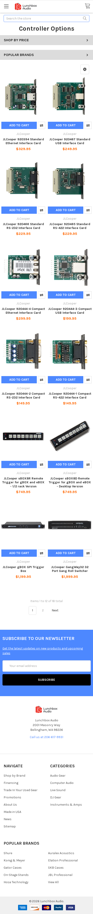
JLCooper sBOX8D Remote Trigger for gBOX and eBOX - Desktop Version (70, 482)
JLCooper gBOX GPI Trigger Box (23, 569)
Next (55, 610)
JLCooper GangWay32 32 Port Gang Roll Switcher (69, 569)
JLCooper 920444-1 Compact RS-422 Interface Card (70, 396)
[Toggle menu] (6, 6)
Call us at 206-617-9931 (46, 737)
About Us (10, 805)
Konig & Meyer (14, 860)
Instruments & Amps (66, 805)
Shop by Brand (14, 776)
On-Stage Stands (16, 875)
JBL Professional (60, 875)
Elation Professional (63, 860)
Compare (41, 125)
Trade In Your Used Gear (20, 790)
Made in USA (12, 812)
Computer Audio (62, 783)
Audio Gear (57, 776)
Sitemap (10, 826)
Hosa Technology (16, 882)
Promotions (12, 797)
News (8, 819)
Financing (11, 783)
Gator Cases (13, 868)
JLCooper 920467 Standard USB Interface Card (69, 141)
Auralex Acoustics (61, 853)
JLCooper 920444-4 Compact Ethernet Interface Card (23, 311)
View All (53, 882)
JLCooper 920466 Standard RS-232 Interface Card (23, 226)
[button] (84, 69)
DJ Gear (55, 797)
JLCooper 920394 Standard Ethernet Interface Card (23, 141)
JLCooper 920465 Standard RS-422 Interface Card (69, 226)
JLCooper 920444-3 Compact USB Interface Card (70, 311)
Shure (8, 853)
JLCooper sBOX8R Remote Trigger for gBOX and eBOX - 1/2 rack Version (23, 482)
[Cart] (89, 6)
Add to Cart (19, 125)
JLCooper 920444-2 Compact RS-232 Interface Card (23, 396)
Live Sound (57, 790)
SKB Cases (56, 868)
